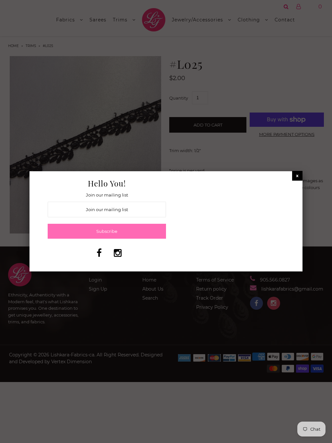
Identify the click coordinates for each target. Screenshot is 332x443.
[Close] (297, 175)
